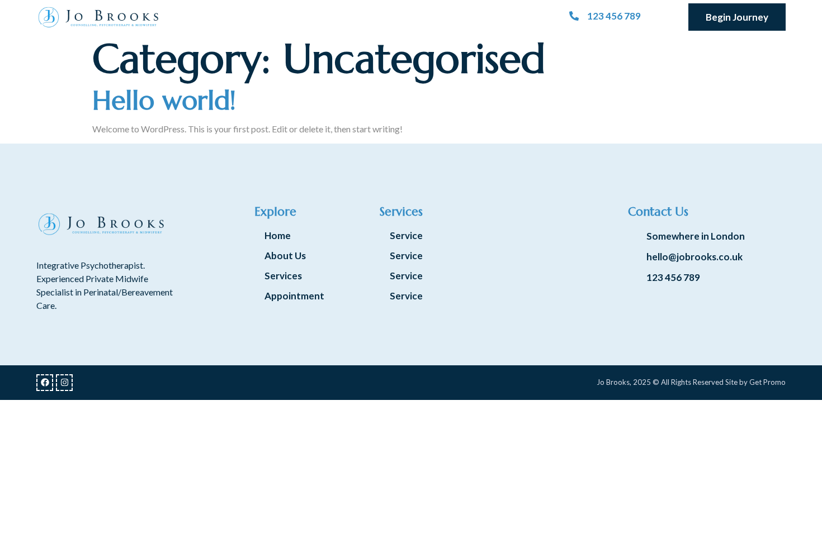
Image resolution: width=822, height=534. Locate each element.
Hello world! (164, 100)
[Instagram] (64, 382)
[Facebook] (44, 382)
